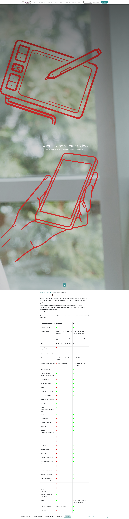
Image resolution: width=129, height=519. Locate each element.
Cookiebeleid (67, 516)
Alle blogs (42, 292)
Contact (104, 2)
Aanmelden (96, 2)
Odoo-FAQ (49, 292)
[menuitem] (35, 2)
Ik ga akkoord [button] (104, 516)
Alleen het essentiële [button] (94, 516)
